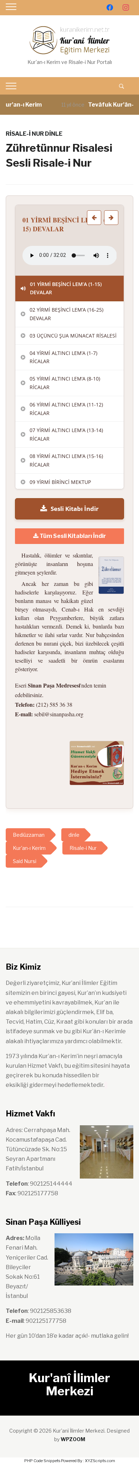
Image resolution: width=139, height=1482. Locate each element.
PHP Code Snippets (42, 1460)
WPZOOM (73, 1439)
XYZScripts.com (100, 1460)
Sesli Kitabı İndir (75, 509)
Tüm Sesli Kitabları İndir (72, 536)
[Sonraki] (111, 217)
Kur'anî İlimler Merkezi (69, 1384)
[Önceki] (94, 217)
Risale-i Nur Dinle (34, 133)
